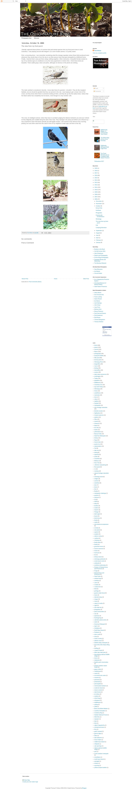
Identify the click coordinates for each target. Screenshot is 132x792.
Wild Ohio (97, 717)
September (99, 230)
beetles (96, 505)
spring (96, 452)
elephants (97, 660)
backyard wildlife (98, 355)
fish (95, 489)
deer (95, 485)
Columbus (97, 458)
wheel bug (97, 698)
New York (97, 462)
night (95, 605)
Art (95, 499)
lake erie (96, 450)
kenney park (97, 359)
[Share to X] (47, 233)
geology (96, 591)
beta (95, 723)
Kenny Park (99, 208)
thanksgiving (97, 617)
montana (96, 471)
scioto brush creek (99, 561)
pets (95, 751)
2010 (96, 189)
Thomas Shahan (98, 321)
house (96, 550)
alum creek (97, 634)
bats (95, 721)
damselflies (97, 370)
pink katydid (97, 683)
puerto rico (97, 444)
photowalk (97, 681)
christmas (96, 540)
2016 (96, 175)
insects (96, 349)
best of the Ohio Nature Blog (102, 644)
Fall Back (98, 210)
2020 (96, 168)
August (98, 233)
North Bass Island (99, 630)
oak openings (98, 746)
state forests (97, 692)
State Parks (97, 576)
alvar (95, 636)
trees (95, 397)
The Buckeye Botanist (100, 263)
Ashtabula (97, 628)
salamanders (97, 446)
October (98, 206)
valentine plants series (100, 620)
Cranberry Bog (98, 712)
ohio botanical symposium (101, 524)
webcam (96, 497)
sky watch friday (98, 386)
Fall (97, 225)
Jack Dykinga (98, 303)
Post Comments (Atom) (35, 281)
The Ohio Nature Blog (107, 329)
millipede (96, 744)
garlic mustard (98, 731)
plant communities (99, 611)
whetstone (97, 700)
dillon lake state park (99, 652)
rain (95, 613)
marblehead (97, 671)
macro (96, 366)
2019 (96, 170)
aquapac (96, 719)
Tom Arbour (97, 50)
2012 (96, 185)
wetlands (96, 563)
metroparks (97, 405)
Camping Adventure (101, 227)
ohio (103, 331)
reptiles (96, 401)
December (99, 201)
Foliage (96, 512)
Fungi (95, 570)
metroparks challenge (100, 493)
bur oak (96, 427)
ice (95, 469)
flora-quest (97, 467)
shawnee (96, 423)
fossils (96, 544)
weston (96, 372)
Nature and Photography (101, 255)
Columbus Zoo (98, 384)
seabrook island (98, 688)
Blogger (84, 788)
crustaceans (97, 586)
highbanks (97, 413)
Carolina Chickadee (99, 710)
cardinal (96, 538)
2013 (96, 182)
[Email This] (45, 233)
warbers (96, 696)
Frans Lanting (98, 296)
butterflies (97, 380)
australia (96, 580)
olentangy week (98, 476)
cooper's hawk (98, 650)
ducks (95, 429)
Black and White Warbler (101, 708)
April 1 (96, 626)
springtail (96, 761)
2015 (96, 177)
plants (96, 347)
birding (96, 368)
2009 (96, 192)
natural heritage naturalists (101, 473)
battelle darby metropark (100, 642)
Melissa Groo (97, 309)
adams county (98, 536)
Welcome (36, 38)
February (98, 240)
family (95, 520)
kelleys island (98, 556)
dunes (96, 658)
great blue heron (98, 546)
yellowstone (97, 431)
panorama (97, 679)
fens (95, 729)
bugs (95, 425)
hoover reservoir (98, 548)
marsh (96, 673)
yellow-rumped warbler (100, 767)
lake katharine (98, 737)
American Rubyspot (99, 624)
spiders (96, 417)
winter (96, 456)
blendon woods (98, 411)
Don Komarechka (99, 294)
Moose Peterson (98, 311)
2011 (96, 187)
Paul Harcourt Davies (100, 313)
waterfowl (96, 483)
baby (95, 503)
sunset (96, 421)
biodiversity (105, 332)
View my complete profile (99, 53)
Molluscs (96, 460)
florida (96, 491)
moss (95, 601)
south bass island (99, 759)
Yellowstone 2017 (99, 161)
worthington (97, 376)
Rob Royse (97, 317)
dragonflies (97, 364)
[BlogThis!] (46, 233)
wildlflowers (97, 702)
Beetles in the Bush (99, 249)
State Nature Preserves (100, 286)
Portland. (96, 632)
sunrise (96, 480)
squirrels (96, 454)
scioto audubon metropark (101, 753)
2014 (96, 180)
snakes (96, 507)
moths (96, 522)
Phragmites (99, 212)
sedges (96, 478)
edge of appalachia (99, 725)
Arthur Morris (97, 292)
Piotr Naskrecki (98, 315)
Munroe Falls (97, 433)
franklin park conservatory (101, 662)
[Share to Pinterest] (50, 233)
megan (96, 599)
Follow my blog (107, 334)
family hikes (97, 542)
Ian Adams (97, 271)
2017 (96, 173)
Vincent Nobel (98, 273)
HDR (95, 501)
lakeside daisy (98, 597)
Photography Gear (26, 38)
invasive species (98, 415)
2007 (96, 196)
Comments (98, 91)
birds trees (97, 518)
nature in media (98, 603)
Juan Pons (97, 307)
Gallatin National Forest (100, 714)
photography (97, 353)
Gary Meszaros (98, 269)
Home (55, 278)
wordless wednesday (100, 565)
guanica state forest (99, 593)
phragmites (97, 609)
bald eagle (97, 514)
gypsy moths (97, 669)
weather (96, 534)
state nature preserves (100, 374)
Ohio (95, 419)
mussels (96, 677)
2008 (96, 194)
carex (95, 582)
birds (95, 345)
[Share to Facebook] (49, 233)
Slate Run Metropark (99, 435)
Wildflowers (97, 382)
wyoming (96, 765)
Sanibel (96, 403)
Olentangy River (98, 362)
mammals (97, 395)
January (98, 242)
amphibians (97, 393)
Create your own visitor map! (30, 781)
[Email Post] (42, 232)
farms (95, 487)
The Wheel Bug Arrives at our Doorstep (105, 139)
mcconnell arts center (100, 675)
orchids (96, 528)
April (97, 237)
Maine (96, 351)
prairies (96, 495)
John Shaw (97, 305)
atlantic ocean (98, 640)
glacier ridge (97, 733)
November (99, 203)
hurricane (96, 552)
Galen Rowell (98, 299)
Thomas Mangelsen (99, 319)
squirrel (96, 532)
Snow (95, 391)
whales (96, 763)
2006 (96, 199)
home (95, 595)
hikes (95, 735)
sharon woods (98, 690)
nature (106, 331)
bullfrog (96, 648)
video (95, 399)
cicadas (96, 584)
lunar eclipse (97, 739)
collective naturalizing (100, 465)
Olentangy (98, 219)
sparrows (96, 615)
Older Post (86, 278)
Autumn (96, 509)
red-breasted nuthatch (100, 685)
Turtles (96, 378)
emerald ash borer (99, 727)
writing (96, 704)
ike (95, 554)
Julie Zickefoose (98, 253)
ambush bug (97, 578)
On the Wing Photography (101, 257)
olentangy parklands (99, 559)
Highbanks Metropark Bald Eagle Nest (105, 147)
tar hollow (97, 694)
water (95, 622)
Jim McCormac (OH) (99, 251)
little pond (97, 357)
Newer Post (25, 278)
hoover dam (97, 442)
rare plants (97, 530)
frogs (95, 440)
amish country (98, 638)
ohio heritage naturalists (100, 407)
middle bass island (99, 741)
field (95, 588)
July (97, 235)
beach (96, 516)
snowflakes (97, 757)
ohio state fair (98, 607)
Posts (96, 88)
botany (96, 438)
